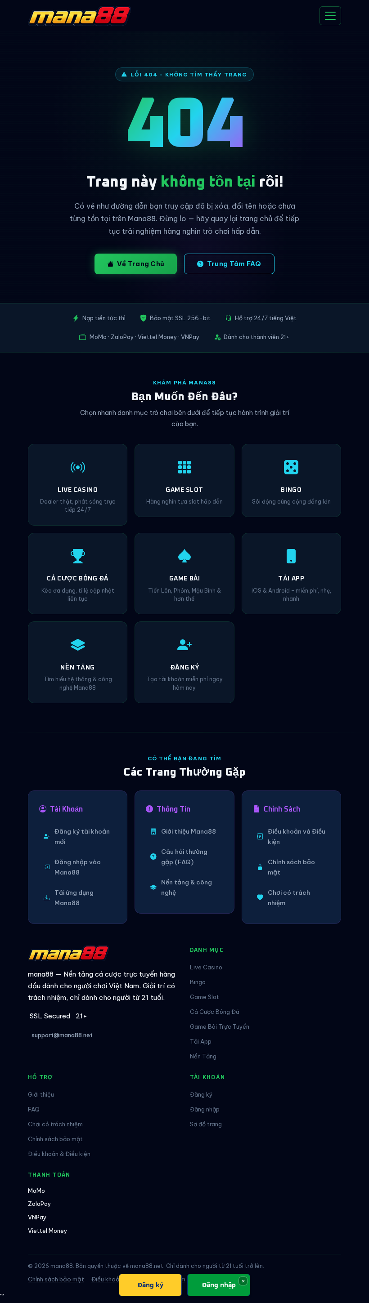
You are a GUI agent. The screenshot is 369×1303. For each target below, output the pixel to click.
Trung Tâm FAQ (234, 264)
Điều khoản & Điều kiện (59, 1153)
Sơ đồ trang (206, 1124)
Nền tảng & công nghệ (186, 887)
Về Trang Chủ (140, 264)
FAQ (34, 1109)
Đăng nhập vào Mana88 (77, 867)
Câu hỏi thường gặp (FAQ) (184, 857)
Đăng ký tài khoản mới (82, 836)
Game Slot (204, 996)
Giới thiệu (41, 1094)
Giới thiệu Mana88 (188, 831)
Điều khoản (107, 1279)
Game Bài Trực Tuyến (219, 1026)
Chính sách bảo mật (291, 867)
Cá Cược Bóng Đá (214, 1011)
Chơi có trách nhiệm (289, 897)
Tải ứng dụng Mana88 (74, 897)
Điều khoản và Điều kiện (296, 836)
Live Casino (206, 967)
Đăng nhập (205, 1109)
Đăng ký (201, 1094)
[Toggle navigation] (330, 15)
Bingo (198, 982)
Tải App (201, 1041)
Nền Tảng (203, 1056)
